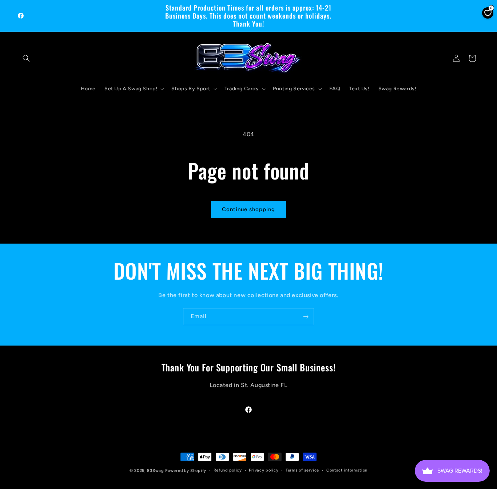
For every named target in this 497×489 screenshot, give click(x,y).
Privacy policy (263, 470)
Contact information (346, 470)
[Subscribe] (306, 316)
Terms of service (302, 470)
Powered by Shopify (185, 470)
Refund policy (228, 470)
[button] (26, 58)
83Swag (155, 470)
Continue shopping (248, 209)
